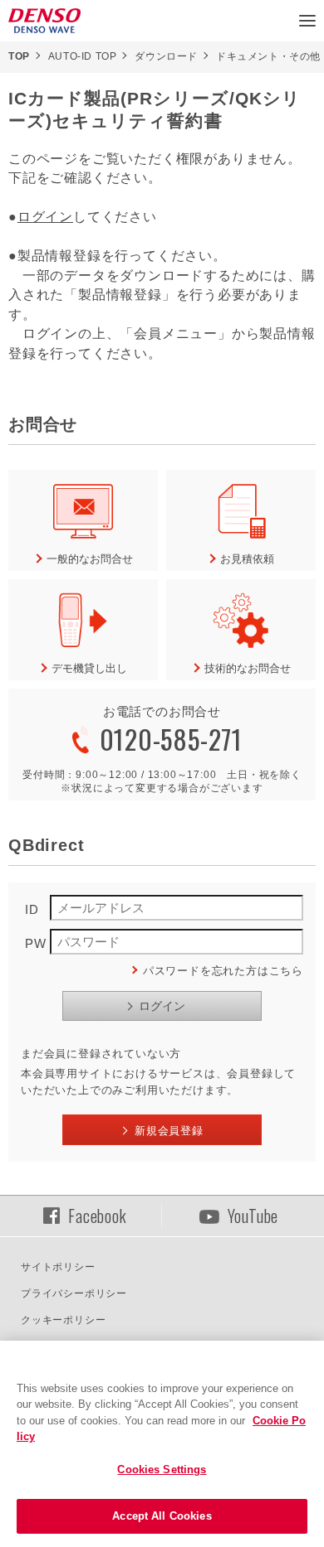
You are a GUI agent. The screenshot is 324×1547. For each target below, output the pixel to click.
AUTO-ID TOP (82, 56)
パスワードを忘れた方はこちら (223, 970)
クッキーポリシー (63, 1320)
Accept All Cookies (161, 1516)
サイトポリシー (58, 1267)
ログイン (45, 217)
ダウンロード (166, 56)
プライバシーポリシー (74, 1293)
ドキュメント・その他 (268, 56)
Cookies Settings (161, 1469)
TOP (19, 56)
